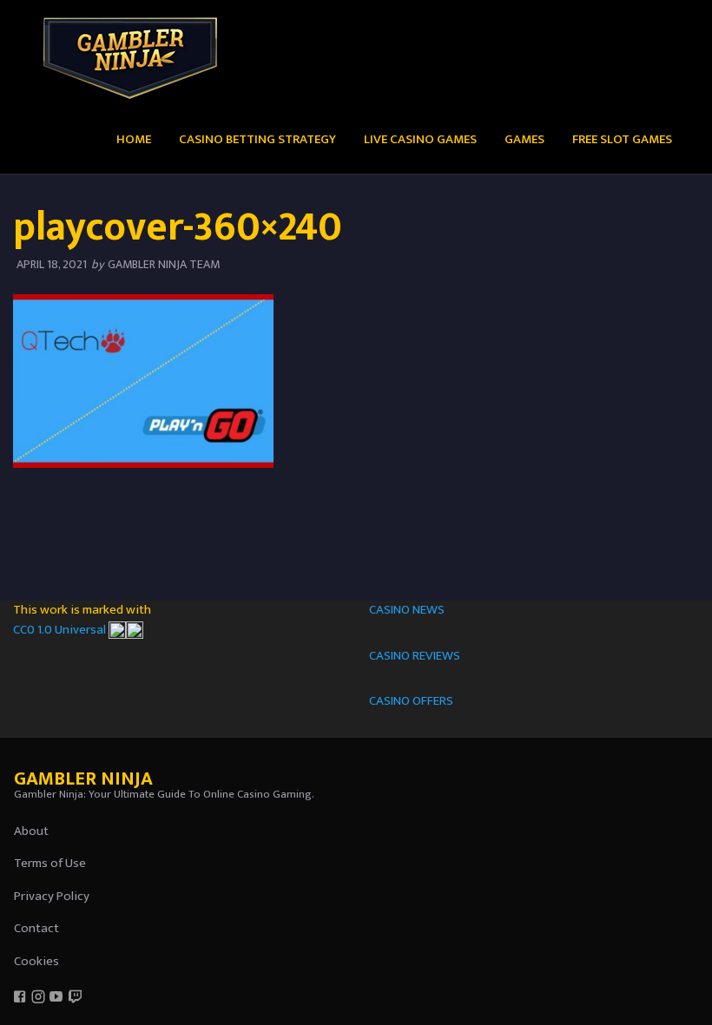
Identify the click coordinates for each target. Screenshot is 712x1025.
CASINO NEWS (407, 610)
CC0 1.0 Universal (61, 630)
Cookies (36, 961)
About (31, 831)
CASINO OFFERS (411, 701)
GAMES (524, 139)
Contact (36, 928)
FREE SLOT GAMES (622, 139)
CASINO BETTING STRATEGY (257, 139)
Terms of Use (50, 863)
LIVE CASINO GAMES (420, 139)
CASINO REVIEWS (414, 656)
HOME (133, 139)
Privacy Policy (51, 896)
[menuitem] (133, 138)
